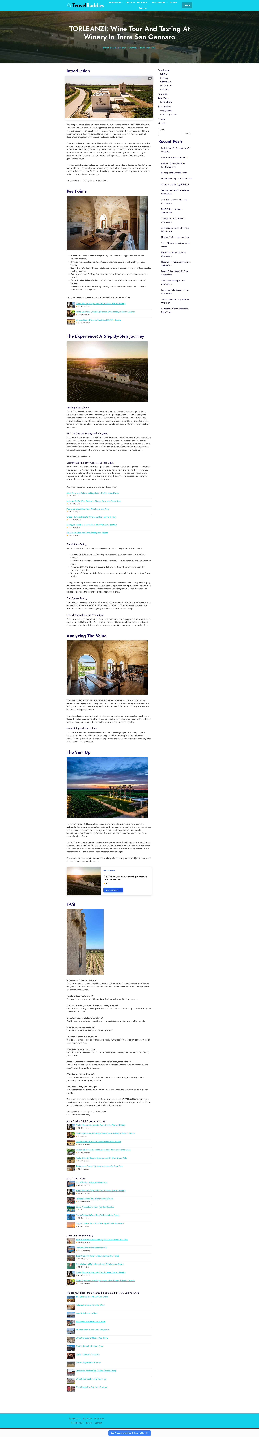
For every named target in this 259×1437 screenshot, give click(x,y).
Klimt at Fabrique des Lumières (175, 237)
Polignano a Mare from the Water (90, 1305)
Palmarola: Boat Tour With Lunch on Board (94, 1198)
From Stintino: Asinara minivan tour (91, 1182)
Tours (142, 48)
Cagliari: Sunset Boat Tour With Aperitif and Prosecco (100, 1223)
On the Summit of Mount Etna (89, 1346)
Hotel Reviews (164, 107)
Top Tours (130, 2)
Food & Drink (115, 48)
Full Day (163, 74)
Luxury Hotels (166, 110)
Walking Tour (165, 82)
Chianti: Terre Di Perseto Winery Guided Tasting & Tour (91, 517)
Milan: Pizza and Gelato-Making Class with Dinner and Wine (93, 493)
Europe (106, 48)
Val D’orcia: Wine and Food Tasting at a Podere (87, 532)
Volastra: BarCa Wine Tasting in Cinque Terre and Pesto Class (94, 501)
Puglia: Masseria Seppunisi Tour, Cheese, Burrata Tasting (101, 303)
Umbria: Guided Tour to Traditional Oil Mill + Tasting (98, 320)
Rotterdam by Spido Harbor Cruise (176, 178)
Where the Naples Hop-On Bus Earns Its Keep (96, 1370)
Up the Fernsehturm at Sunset (174, 157)
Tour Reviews (133, 48)
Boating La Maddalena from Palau (90, 1321)
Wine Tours (151, 48)
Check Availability (112, 890)
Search (161, 129)
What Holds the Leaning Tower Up (91, 1379)
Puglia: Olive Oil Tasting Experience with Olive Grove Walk (101, 1158)
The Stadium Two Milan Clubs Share (92, 1297)
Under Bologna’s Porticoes (87, 1354)
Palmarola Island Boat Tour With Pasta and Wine (88, 509)
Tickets (173, 2)
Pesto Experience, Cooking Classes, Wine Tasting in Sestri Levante (105, 311)
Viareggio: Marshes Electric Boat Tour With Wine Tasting (92, 525)
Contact (143, 8)
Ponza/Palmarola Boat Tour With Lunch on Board (97, 1215)
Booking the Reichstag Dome (174, 172)
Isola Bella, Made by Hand (87, 1313)
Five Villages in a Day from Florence (91, 1387)
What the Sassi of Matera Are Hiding (92, 1338)
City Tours (165, 89)
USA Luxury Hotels (168, 114)
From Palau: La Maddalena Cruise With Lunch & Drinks (100, 1264)
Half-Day (164, 78)
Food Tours (163, 98)
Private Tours (166, 85)
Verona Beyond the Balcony (88, 1362)
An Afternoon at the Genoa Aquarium (93, 1329)
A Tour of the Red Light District (175, 184)
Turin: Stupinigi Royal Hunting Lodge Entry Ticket (97, 1256)
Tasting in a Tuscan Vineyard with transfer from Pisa (99, 1166)
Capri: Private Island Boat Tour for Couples (95, 1207)
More (187, 5)
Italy (124, 48)
